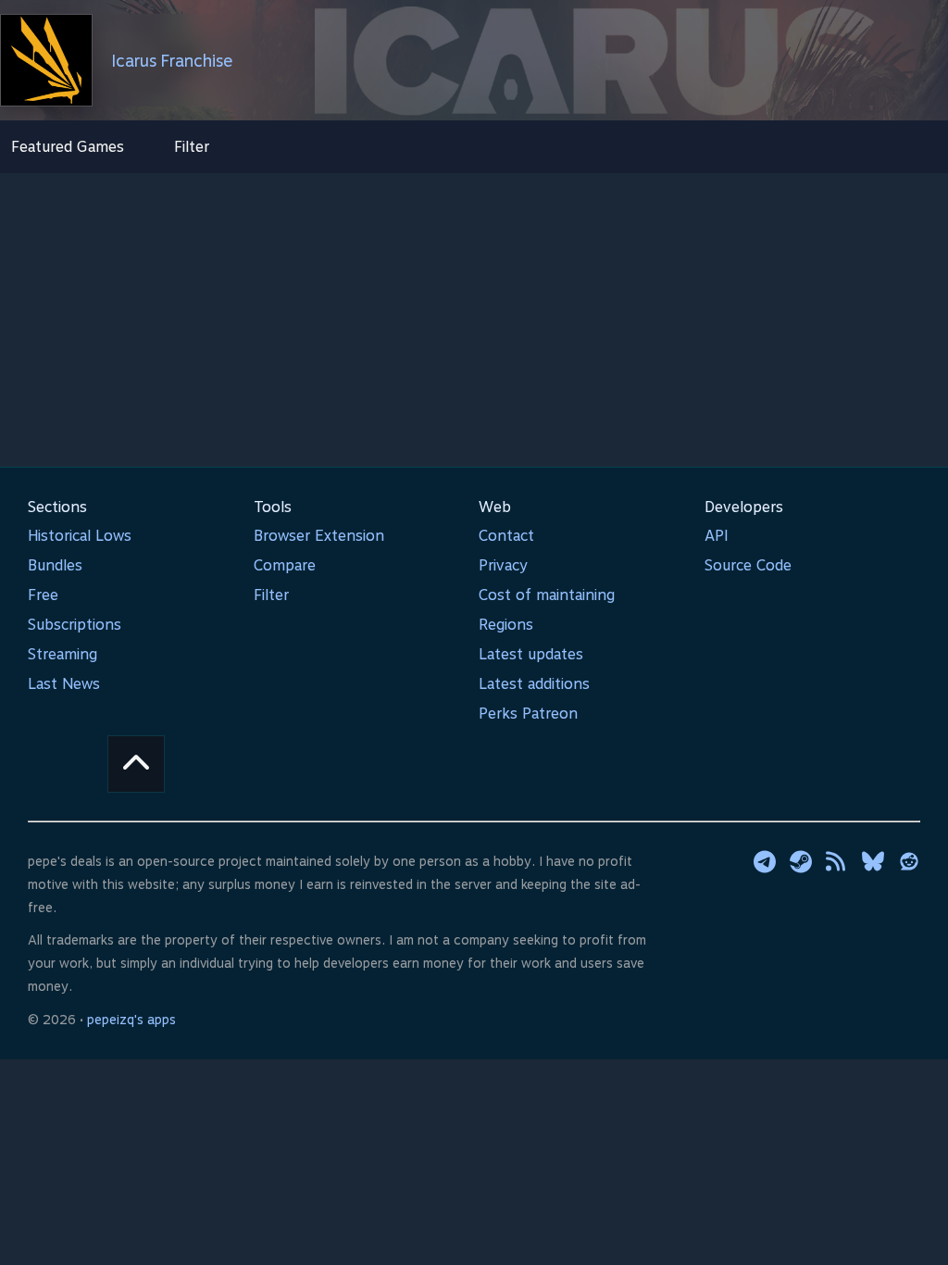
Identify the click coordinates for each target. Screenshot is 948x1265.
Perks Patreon (528, 713)
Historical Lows (79, 536)
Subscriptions (74, 624)
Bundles (55, 565)
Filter (191, 147)
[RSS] (837, 861)
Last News (64, 684)
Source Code (748, 565)
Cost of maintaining (547, 595)
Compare (285, 565)
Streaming (62, 654)
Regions (506, 624)
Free (43, 595)
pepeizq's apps (131, 1019)
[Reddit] (909, 861)
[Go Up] (136, 764)
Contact (506, 536)
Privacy (503, 565)
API (717, 536)
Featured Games (67, 147)
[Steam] (801, 861)
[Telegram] (765, 861)
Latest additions (534, 684)
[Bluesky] (873, 861)
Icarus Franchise (172, 60)
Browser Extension (319, 536)
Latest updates (531, 654)
